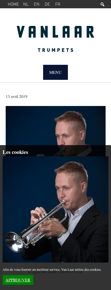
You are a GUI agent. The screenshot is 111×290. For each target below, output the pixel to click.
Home (13, 4)
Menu (55, 72)
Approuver (17, 279)
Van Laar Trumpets (56, 41)
